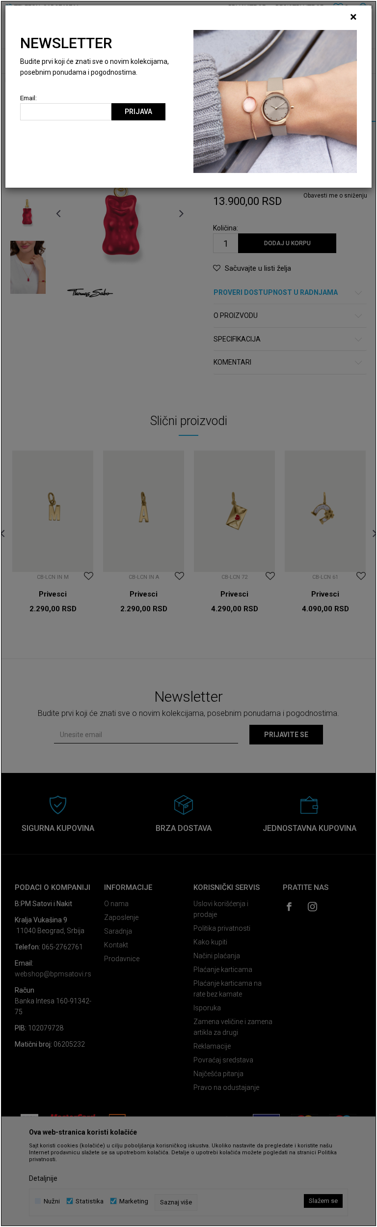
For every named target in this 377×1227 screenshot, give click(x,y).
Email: (28, 98)
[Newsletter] (275, 101)
